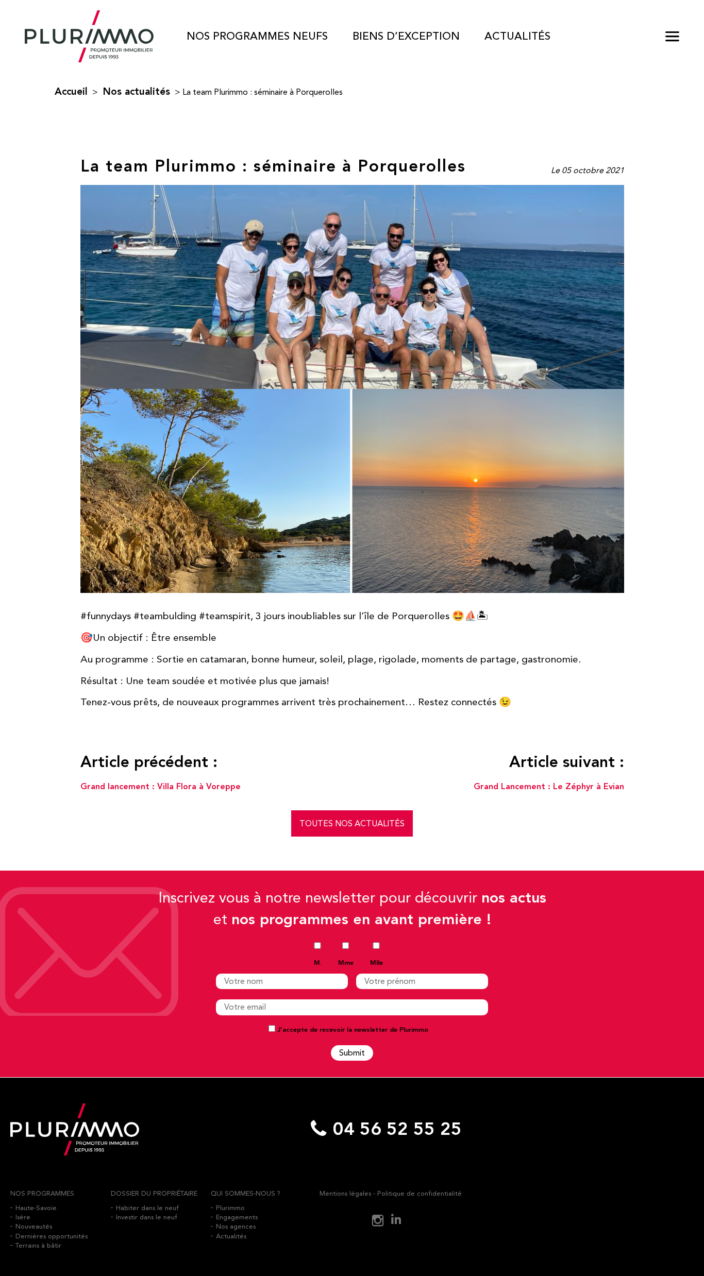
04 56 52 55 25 (397, 1129)
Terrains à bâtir (38, 1245)
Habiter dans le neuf (147, 1208)
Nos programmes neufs (257, 36)
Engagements (237, 1217)
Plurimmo (230, 1208)
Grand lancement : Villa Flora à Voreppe (160, 786)
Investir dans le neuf (146, 1217)
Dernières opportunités (51, 1236)
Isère (22, 1217)
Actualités (517, 36)
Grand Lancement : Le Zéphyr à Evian (549, 786)
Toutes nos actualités (352, 823)
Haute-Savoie (36, 1208)
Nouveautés (33, 1226)
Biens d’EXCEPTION (406, 36)
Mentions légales (345, 1193)
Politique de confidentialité (419, 1193)
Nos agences (236, 1226)
